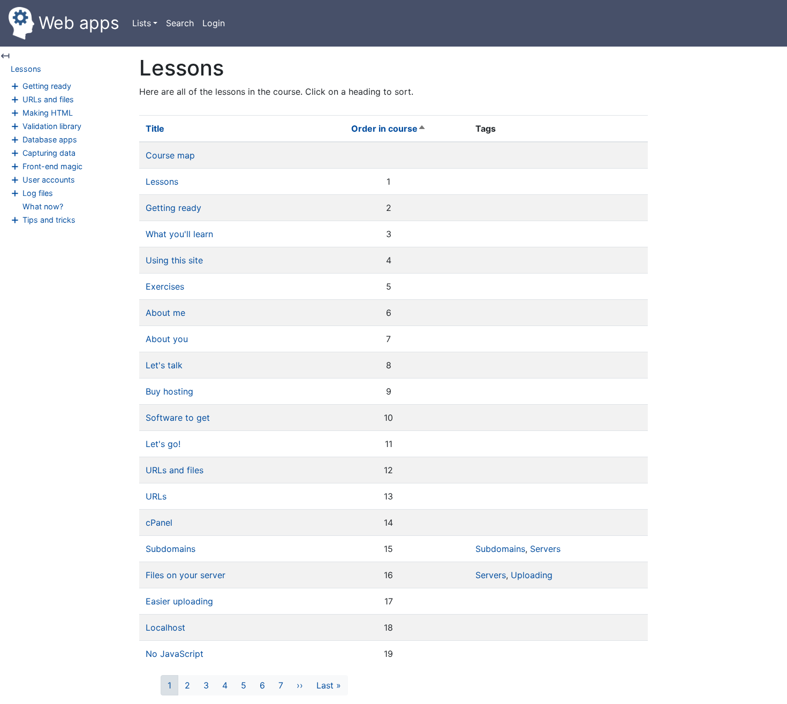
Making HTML (47, 112)
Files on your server (185, 575)
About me (165, 312)
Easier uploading (179, 601)
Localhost (165, 627)
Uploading (532, 575)
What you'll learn (179, 234)
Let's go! (163, 443)
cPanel (159, 522)
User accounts (48, 179)
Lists (141, 23)
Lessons (26, 68)
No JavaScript (174, 653)
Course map (170, 155)
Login (213, 23)
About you (167, 339)
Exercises (165, 286)
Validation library (51, 126)
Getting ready (46, 85)
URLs (156, 496)
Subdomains (170, 548)
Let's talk (164, 365)
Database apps (49, 139)
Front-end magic (52, 166)
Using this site (174, 260)
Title (155, 128)
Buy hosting (169, 391)
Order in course (388, 128)
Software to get (178, 417)
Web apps (79, 22)
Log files (37, 193)
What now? (42, 206)
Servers (545, 548)
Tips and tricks (48, 219)
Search (180, 23)
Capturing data (48, 152)
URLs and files (48, 99)
